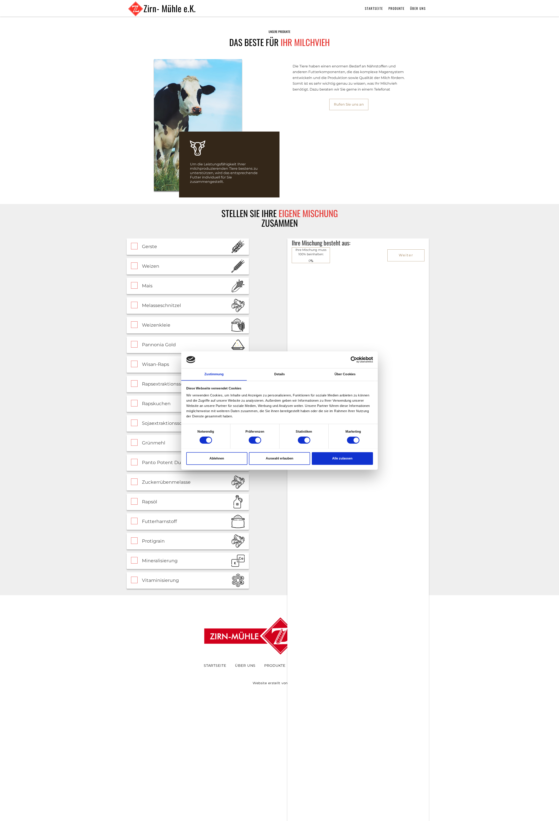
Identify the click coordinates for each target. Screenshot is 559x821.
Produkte (396, 8)
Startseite (374, 8)
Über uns (418, 8)
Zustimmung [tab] (214, 374)
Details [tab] (279, 374)
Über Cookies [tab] (345, 374)
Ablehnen (216, 458)
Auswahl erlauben (279, 458)
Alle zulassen (342, 458)
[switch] (255, 440)
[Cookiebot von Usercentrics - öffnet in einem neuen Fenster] (354, 359)
